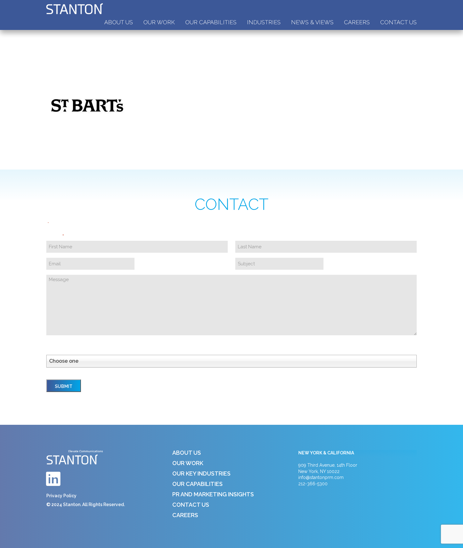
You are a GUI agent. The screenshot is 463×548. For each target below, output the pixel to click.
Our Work (159, 22)
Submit (63, 386)
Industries (264, 22)
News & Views (312, 22)
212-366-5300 (313, 483)
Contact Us (398, 22)
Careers (357, 22)
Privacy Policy (61, 495)
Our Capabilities (211, 22)
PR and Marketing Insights (213, 494)
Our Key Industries (201, 473)
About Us (118, 22)
